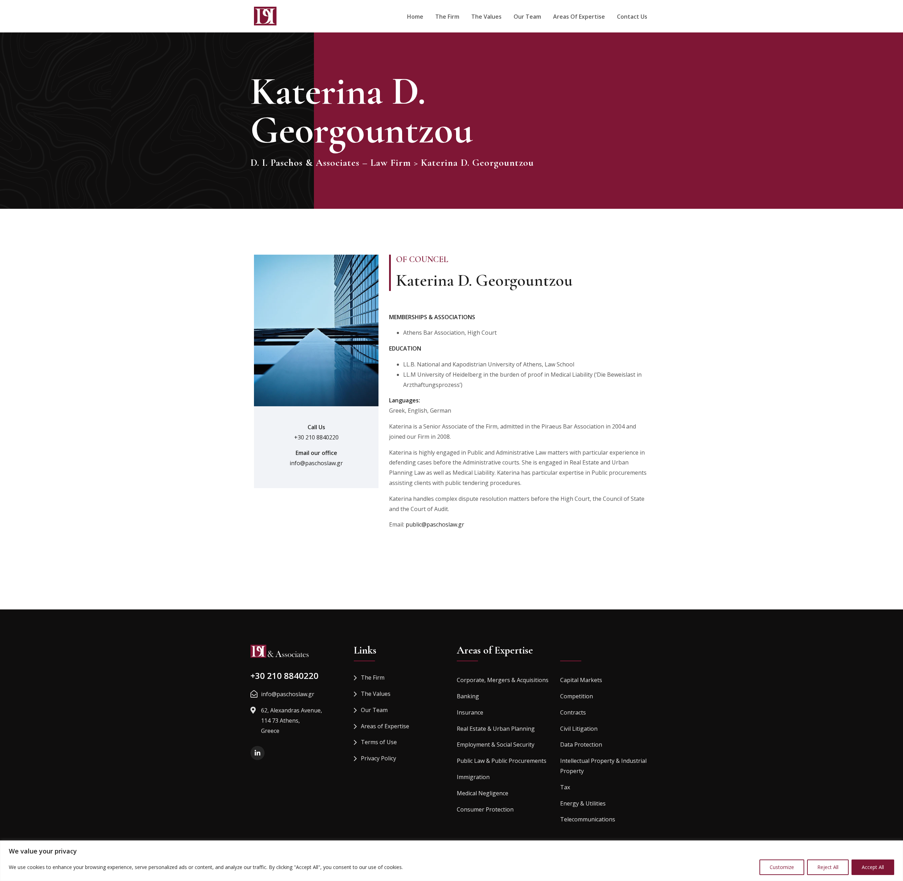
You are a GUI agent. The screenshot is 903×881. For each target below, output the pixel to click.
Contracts (573, 712)
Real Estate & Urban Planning (496, 729)
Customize (782, 867)
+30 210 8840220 (316, 437)
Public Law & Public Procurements (501, 761)
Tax (565, 787)
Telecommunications (587, 819)
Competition (576, 696)
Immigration (473, 777)
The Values (486, 16)
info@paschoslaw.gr (316, 463)
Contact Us (632, 16)
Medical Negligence (482, 793)
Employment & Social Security (495, 744)
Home (415, 16)
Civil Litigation (579, 729)
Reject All (827, 867)
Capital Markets (581, 680)
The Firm (447, 16)
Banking (468, 696)
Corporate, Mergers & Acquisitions (503, 680)
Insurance (470, 712)
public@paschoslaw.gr (435, 524)
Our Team (527, 16)
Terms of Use (379, 742)
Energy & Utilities (583, 803)
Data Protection (581, 744)
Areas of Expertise (579, 16)
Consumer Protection (485, 809)
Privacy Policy (378, 758)
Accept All (873, 867)
